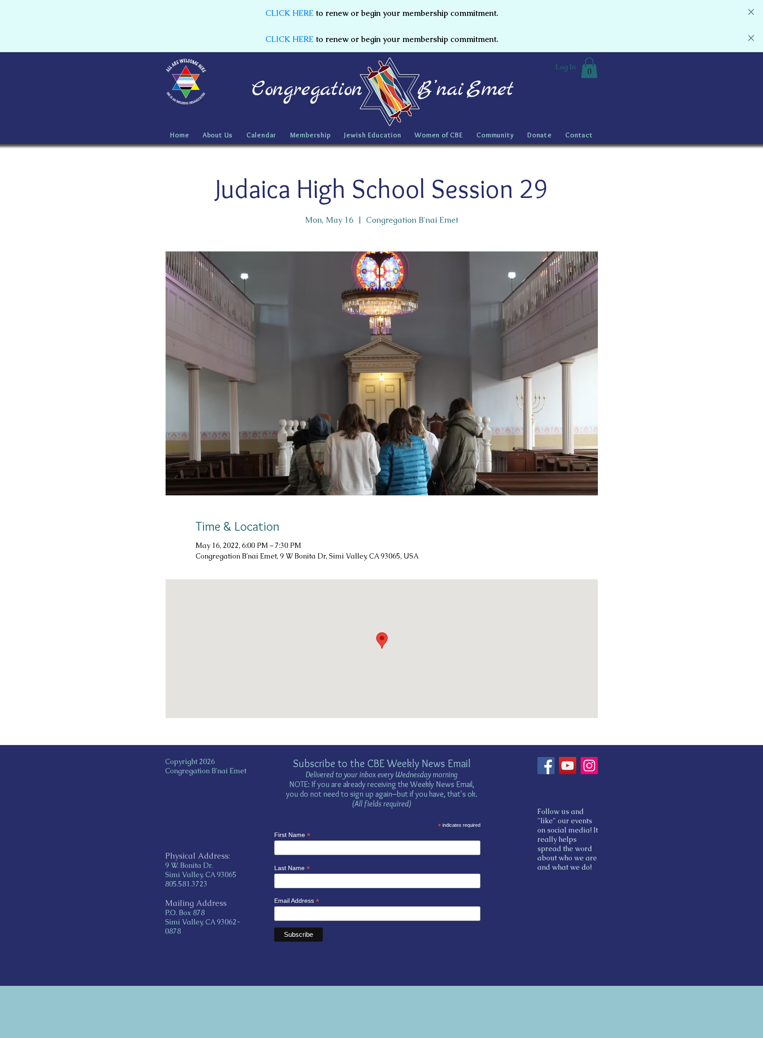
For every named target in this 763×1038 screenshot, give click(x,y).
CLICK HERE (289, 13)
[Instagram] (589, 765)
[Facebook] (546, 765)
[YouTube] (567, 765)
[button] (589, 67)
